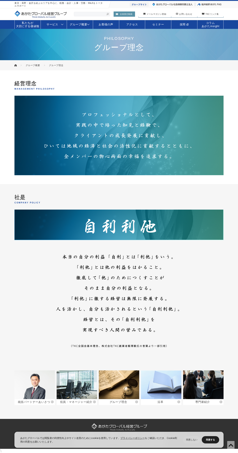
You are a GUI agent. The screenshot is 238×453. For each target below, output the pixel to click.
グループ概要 (33, 65)
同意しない (191, 439)
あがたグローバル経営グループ (15, 65)
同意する (210, 439)
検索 (107, 14)
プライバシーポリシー (132, 437)
